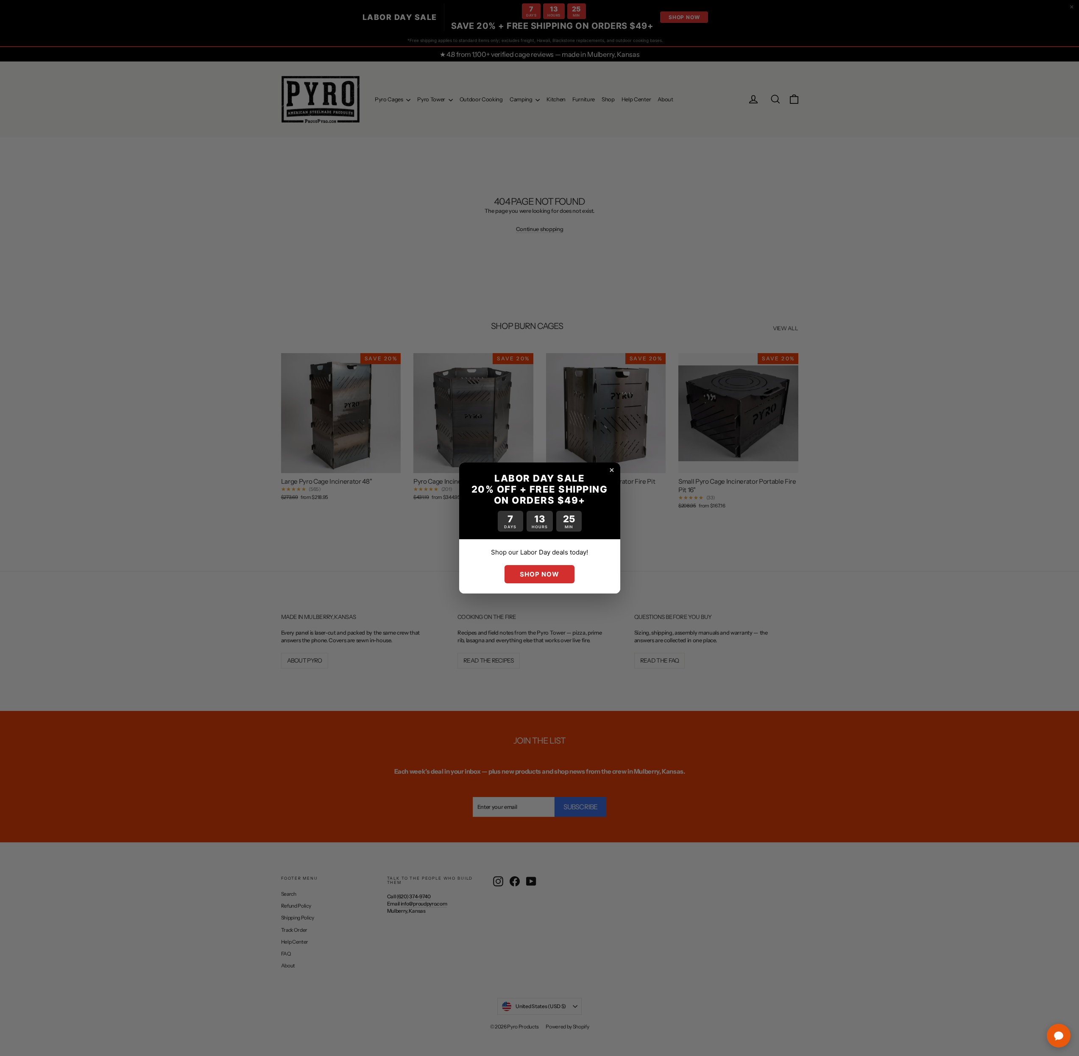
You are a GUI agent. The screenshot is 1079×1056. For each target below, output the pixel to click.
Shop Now (539, 574)
